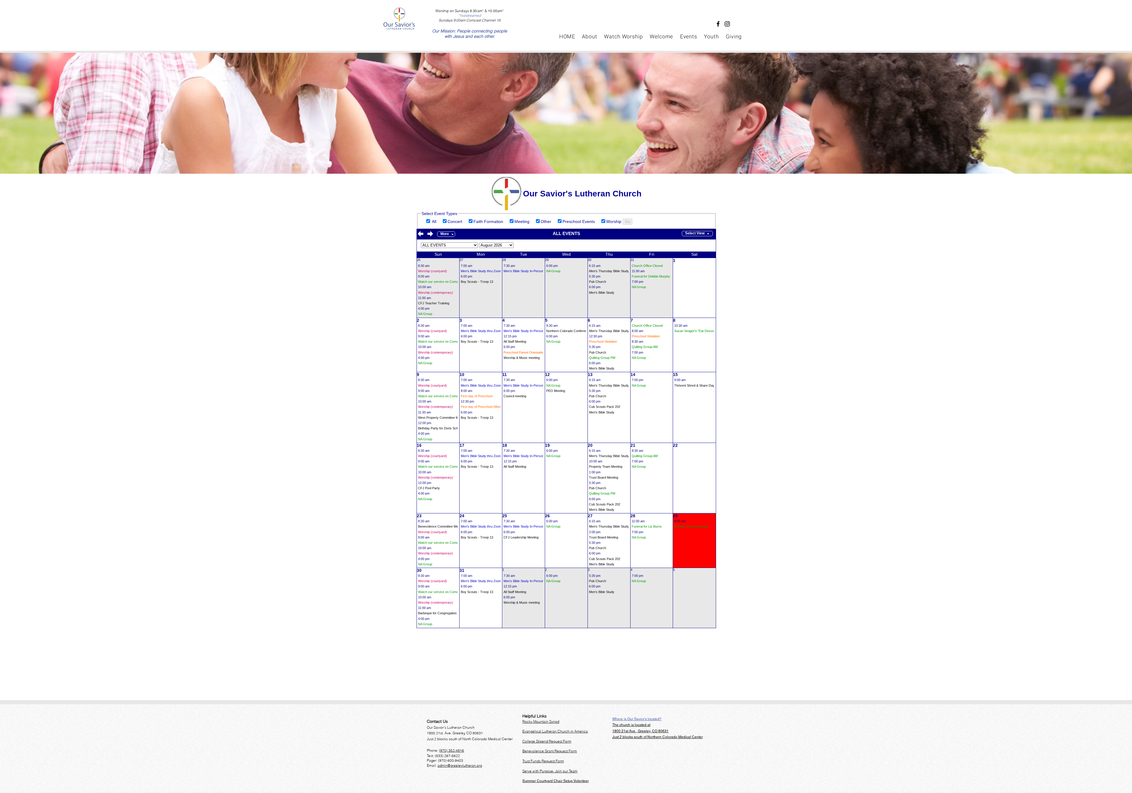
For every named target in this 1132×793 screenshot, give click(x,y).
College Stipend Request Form (546, 741)
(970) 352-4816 (451, 750)
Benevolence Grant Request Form (549, 751)
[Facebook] (718, 23)
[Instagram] (727, 23)
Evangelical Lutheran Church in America (555, 731)
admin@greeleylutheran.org (459, 765)
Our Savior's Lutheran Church (451, 727)
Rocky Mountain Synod (540, 721)
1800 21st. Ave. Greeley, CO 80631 (455, 733)
